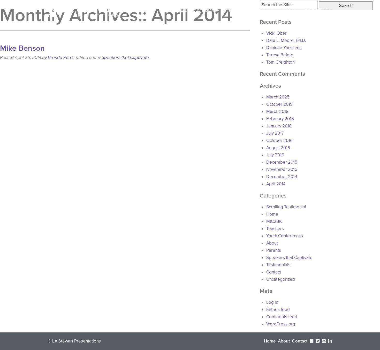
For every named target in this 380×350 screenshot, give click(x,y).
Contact (290, 11)
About (183, 11)
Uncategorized (280, 279)
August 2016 (278, 147)
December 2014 (281, 176)
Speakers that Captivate (125, 57)
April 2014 (275, 184)
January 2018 (279, 126)
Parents (273, 250)
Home (164, 11)
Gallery (266, 11)
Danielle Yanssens (283, 47)
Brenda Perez (61, 57)
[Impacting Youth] (83, 10)
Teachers (275, 228)
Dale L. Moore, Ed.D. (286, 40)
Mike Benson (22, 48)
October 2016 (279, 140)
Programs (207, 11)
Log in (272, 302)
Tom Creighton (280, 62)
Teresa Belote (279, 55)
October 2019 (279, 104)
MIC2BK (274, 221)
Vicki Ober (276, 33)
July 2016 (275, 155)
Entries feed (278, 309)
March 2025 (278, 97)
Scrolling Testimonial (286, 207)
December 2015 (281, 162)
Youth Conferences (284, 236)
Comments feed (281, 316)
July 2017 (275, 133)
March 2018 (277, 111)
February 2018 (280, 118)
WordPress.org (280, 324)
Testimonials (239, 11)
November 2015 (281, 169)
